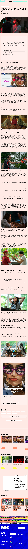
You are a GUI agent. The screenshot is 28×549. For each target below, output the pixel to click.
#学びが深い (4, 523)
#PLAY (11, 537)
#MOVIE (11, 541)
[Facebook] (24, 534)
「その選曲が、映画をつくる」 (17, 43)
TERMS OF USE (20, 544)
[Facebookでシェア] (16, 416)
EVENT (17, 1)
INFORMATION (20, 543)
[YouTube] (20, 534)
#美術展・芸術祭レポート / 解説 (11, 523)
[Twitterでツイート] (14, 416)
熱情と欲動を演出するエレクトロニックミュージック (8, 54)
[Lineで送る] (12, 416)
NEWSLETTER (13, 526)
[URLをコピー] (18, 416)
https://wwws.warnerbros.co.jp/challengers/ (9, 403)
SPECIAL (20, 1)
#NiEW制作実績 (23, 523)
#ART (11, 540)
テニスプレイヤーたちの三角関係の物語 (7, 50)
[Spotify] (18, 534)
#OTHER (11, 546)
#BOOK (11, 542)
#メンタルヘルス (18, 523)
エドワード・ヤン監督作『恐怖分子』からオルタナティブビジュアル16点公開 (12, 517)
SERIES (23, 1)
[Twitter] (22, 534)
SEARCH (11, 532)
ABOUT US (3, 544)
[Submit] (16, 534)
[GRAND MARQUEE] (4, 541)
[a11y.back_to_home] (3, 1)
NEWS (14, 1)
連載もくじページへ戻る (14, 420)
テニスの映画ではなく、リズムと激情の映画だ (7, 52)
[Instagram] (21, 534)
